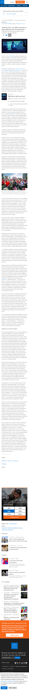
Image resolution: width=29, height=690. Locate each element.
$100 (20, 508)
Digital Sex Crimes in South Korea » (12, 70)
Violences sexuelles (7, 530)
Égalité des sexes (17, 528)
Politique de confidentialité (21, 666)
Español (23, 23)
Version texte (10, 668)
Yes (4, 13)
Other (20, 514)
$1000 (9, 514)
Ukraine (18, 5)
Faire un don (20, 2)
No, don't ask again (11, 13)
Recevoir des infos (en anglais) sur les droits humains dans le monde (14, 654)
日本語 (17, 23)
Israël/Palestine (11, 5)
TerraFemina (15, 460)
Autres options (13, 688)
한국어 (20, 23)
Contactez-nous (5, 666)
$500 (20, 511)
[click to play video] (14, 46)
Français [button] (12, 2)
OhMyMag (4, 464)
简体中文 (6, 23)
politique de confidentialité (8, 681)
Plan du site (4, 668)
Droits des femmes (7, 528)
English (3, 23)
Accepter (4, 688)
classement (4, 279)
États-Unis (25, 5)
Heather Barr (12, 113)
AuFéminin (9, 460)
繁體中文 (10, 23)
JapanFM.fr (4, 460)
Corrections (12, 666)
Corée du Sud (10, 56)
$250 (8, 511)
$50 (9, 508)
